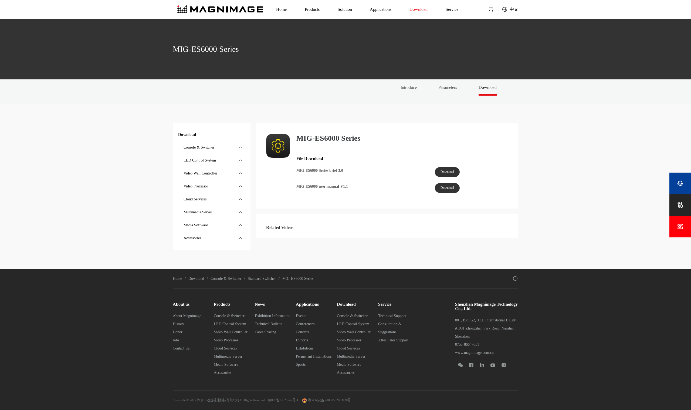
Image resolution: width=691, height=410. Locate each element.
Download (418, 9)
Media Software (226, 364)
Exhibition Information (272, 316)
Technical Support (392, 316)
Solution (345, 9)
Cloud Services (225, 348)
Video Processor (226, 340)
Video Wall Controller (231, 332)
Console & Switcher (226, 279)
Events (301, 316)
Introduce (409, 87)
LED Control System (230, 324)
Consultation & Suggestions (389, 328)
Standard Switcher (262, 279)
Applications (380, 9)
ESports (302, 340)
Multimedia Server (228, 356)
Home (281, 9)
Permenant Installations (313, 356)
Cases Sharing (265, 332)
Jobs (176, 340)
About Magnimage (187, 316)
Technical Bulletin (269, 324)
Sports (301, 364)
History (178, 324)
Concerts (302, 332)
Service (452, 9)
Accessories (222, 373)
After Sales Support (393, 340)
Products (312, 9)
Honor (177, 332)
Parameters (447, 87)
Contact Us (181, 348)
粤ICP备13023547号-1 (283, 400)
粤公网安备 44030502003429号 (329, 400)
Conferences (305, 324)
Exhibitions (304, 348)
